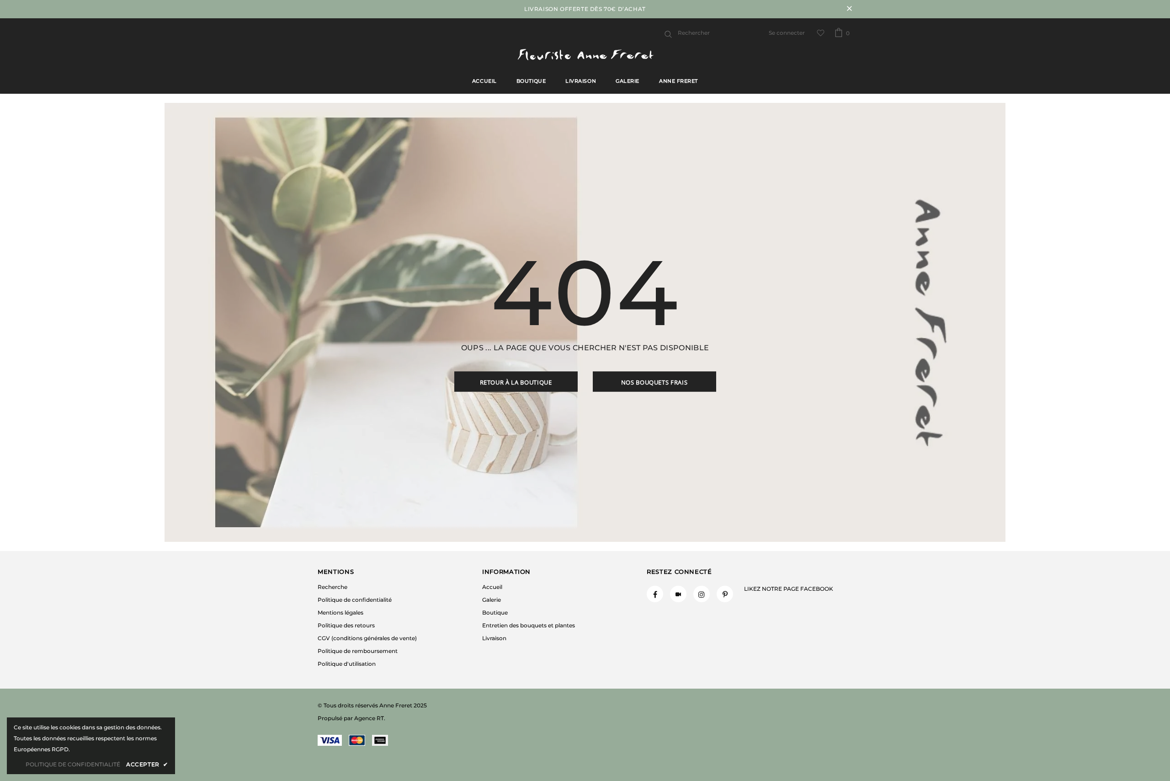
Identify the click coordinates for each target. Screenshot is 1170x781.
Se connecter (787, 32)
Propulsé (330, 718)
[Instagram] (701, 594)
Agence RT (369, 718)
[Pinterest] (725, 594)
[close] (849, 9)
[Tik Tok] (678, 594)
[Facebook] (655, 594)
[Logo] (585, 55)
